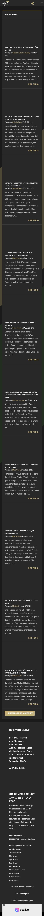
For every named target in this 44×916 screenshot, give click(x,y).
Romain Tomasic (18, 400)
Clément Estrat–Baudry (17, 870)
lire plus (33, 84)
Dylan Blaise (17, 676)
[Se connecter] (32, 3)
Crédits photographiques (22, 901)
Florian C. (16, 606)
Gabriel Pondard (14, 877)
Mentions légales (22, 894)
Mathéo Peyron (14, 866)
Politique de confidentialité (22, 887)
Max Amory (16, 258)
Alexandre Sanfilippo (28, 839)
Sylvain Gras (17, 122)
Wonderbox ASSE (17, 761)
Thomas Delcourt (15, 852)
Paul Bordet (13, 863)
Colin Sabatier (17, 328)
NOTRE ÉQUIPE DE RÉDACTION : (20, 846)
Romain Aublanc (15, 849)
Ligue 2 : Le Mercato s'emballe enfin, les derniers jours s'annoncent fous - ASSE (22, 394)
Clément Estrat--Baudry (21, 53)
